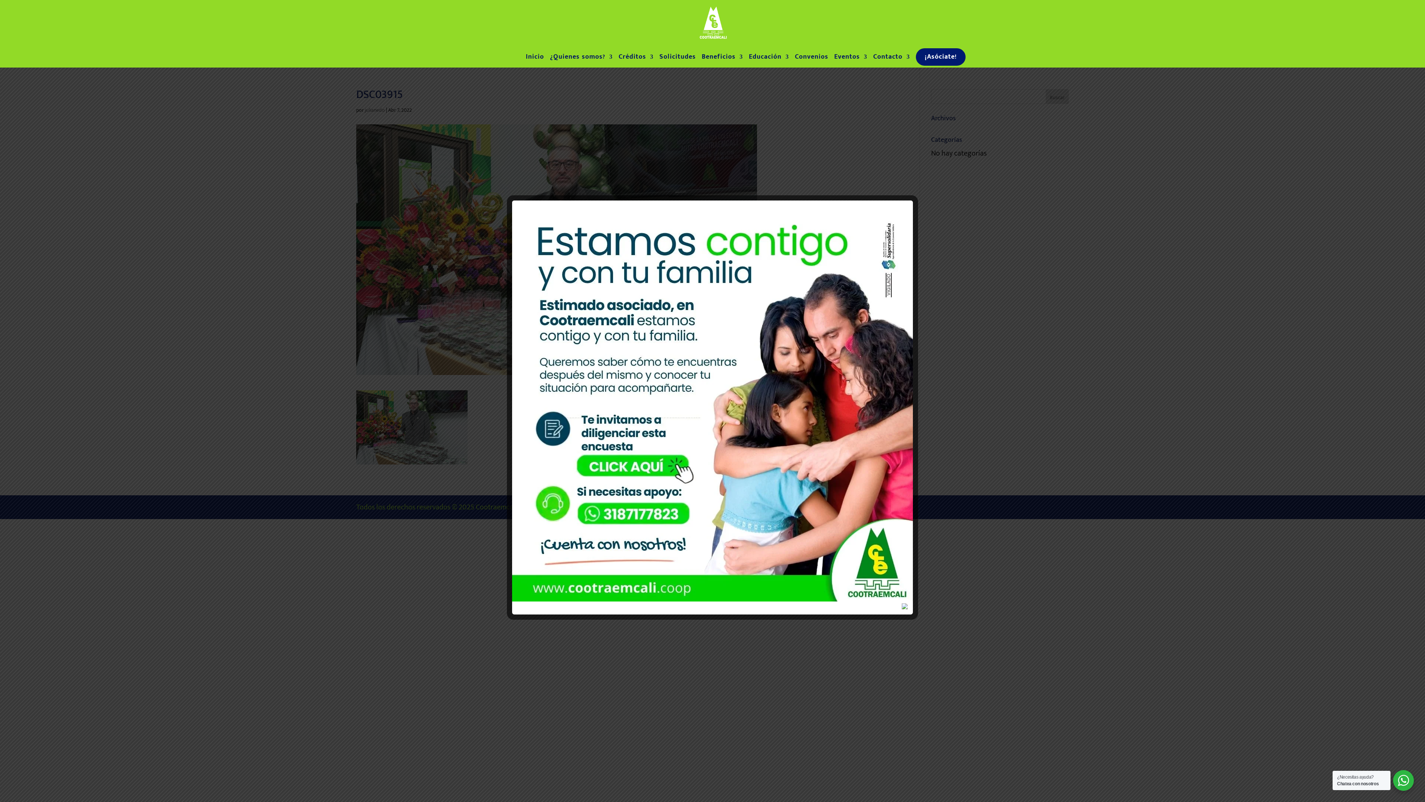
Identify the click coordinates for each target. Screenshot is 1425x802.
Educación (765, 58)
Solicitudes (677, 58)
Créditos (632, 58)
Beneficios (719, 58)
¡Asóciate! (941, 56)
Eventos (847, 58)
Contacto (887, 58)
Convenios (811, 58)
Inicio (535, 58)
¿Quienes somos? (577, 58)
